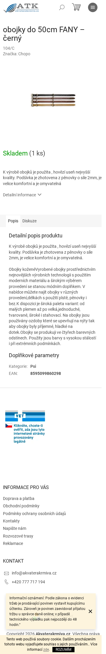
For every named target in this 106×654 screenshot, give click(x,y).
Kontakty (11, 521)
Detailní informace (19, 194)
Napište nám (14, 528)
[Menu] (93, 7)
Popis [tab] (13, 220)
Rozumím (63, 649)
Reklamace (13, 543)
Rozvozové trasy (18, 536)
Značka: (16, 53)
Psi (33, 366)
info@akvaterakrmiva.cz (34, 573)
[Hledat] (62, 7)
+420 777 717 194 (28, 581)
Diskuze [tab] (29, 220)
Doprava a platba (18, 498)
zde (46, 649)
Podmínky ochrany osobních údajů (34, 513)
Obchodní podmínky (21, 506)
